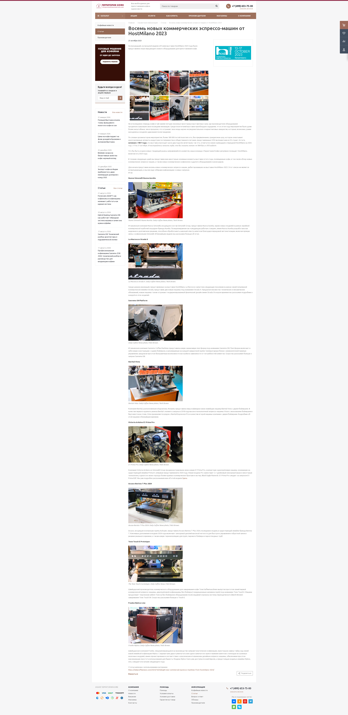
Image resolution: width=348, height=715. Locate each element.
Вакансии (132, 696)
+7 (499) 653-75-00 (242, 6)
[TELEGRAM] (250, 701)
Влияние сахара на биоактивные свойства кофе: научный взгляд (107, 155)
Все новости (117, 112)
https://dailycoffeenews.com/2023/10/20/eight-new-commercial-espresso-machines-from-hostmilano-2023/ (171, 670)
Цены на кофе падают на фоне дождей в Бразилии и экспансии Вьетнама (109, 139)
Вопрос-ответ (197, 696)
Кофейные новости (199, 690)
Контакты (132, 703)
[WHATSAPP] (234, 707)
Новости (132, 693)
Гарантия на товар (167, 700)
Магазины (222, 16)
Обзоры (194, 700)
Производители (197, 16)
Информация (198, 687)
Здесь (184, 478)
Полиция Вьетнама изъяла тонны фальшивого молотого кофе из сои (109, 122)
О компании (244, 16)
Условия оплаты (166, 693)
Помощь (164, 687)
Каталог (105, 16)
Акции (133, 16)
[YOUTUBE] (245, 701)
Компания (133, 687)
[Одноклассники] (239, 701)
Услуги (151, 16)
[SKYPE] (239, 707)
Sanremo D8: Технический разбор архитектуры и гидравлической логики (108, 237)
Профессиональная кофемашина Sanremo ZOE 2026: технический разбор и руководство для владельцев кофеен (109, 256)
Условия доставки (167, 696)
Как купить (172, 16)
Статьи (194, 693)
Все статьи (118, 188)
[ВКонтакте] (234, 701)
